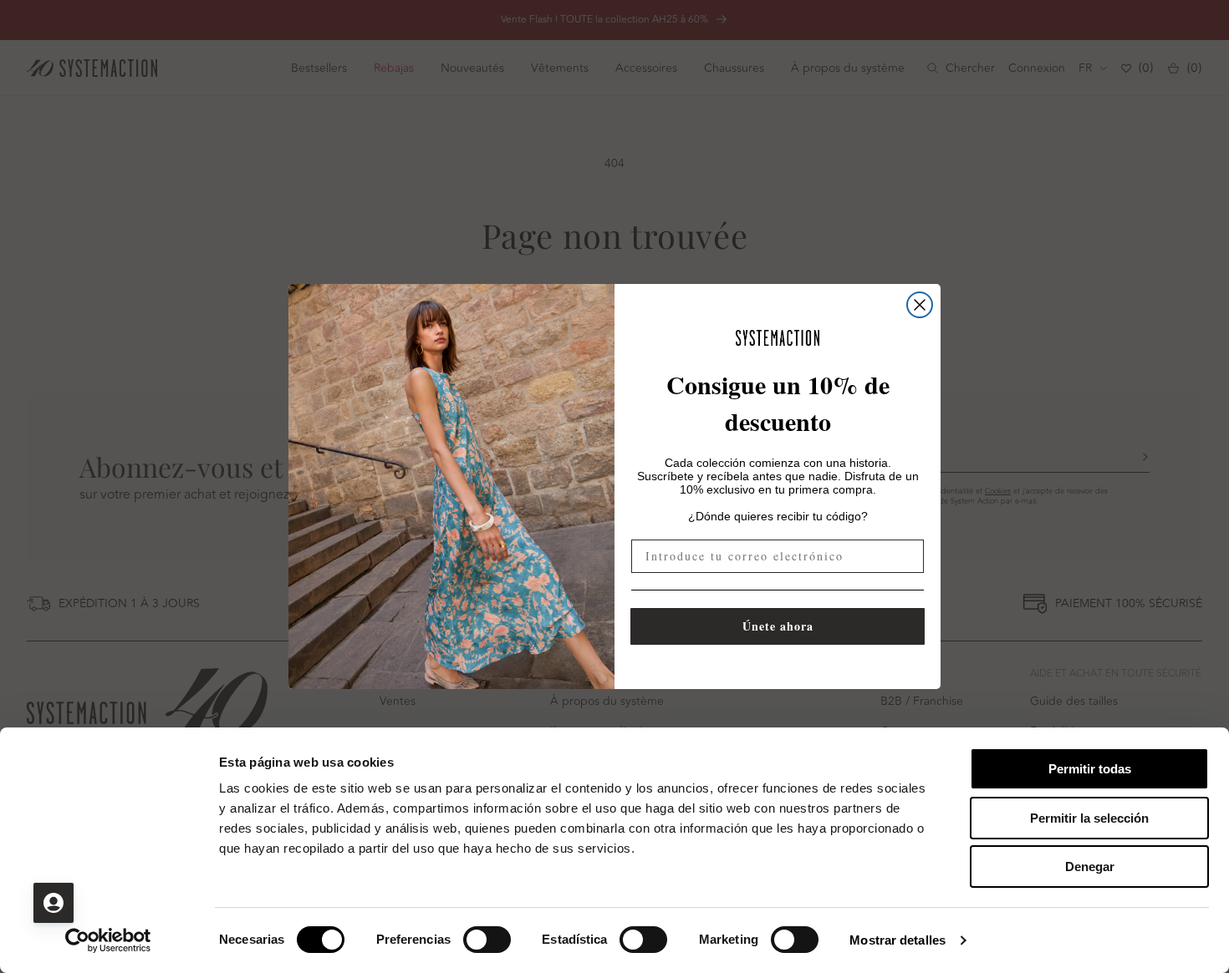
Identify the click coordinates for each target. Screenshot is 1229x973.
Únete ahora (777, 626)
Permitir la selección (1089, 818)
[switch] (487, 939)
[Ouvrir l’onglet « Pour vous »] (53, 903)
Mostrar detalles (897, 940)
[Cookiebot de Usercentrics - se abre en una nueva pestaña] (108, 940)
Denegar (1089, 866)
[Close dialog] (919, 304)
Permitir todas (1089, 769)
